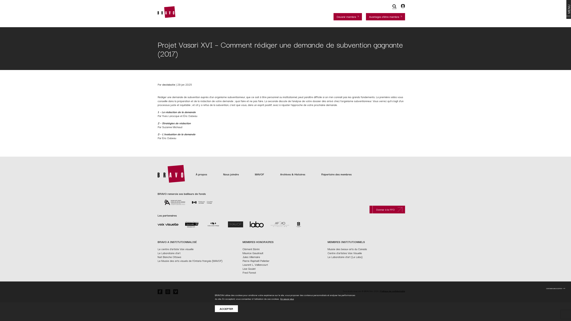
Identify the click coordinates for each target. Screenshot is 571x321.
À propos (201, 174)
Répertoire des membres (336, 174)
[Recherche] (394, 6)
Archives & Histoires (292, 174)
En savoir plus (287, 298)
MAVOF (259, 174)
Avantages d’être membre (384, 17)
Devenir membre (346, 17)
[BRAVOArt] (166, 12)
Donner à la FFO (385, 209)
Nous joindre (231, 174)
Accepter (226, 309)
